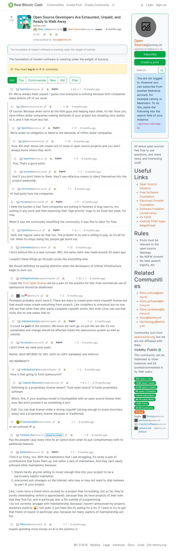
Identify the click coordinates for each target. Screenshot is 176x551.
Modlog (139, 412)
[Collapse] (11, 89)
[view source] (56, 34)
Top (21, 80)
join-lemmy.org (156, 545)
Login (149, 5)
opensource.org (144, 337)
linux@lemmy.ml (62, 39)
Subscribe (150, 54)
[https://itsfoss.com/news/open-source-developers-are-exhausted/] (24, 22)
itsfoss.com (39, 25)
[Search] (142, 4)
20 (37, 34)
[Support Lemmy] (113, 4)
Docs (131, 545)
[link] (44, 34)
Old (62, 80)
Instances (119, 545)
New (53, 80)
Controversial (37, 80)
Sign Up (161, 5)
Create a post (150, 62)
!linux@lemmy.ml (150, 317)
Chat (75, 80)
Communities (55, 5)
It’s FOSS (145, 217)
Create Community (97, 5)
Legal (106, 545)
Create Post (74, 5)
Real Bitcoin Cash (28, 5)
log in (31, 69)
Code (140, 545)
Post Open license (34, 283)
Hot (12, 80)
